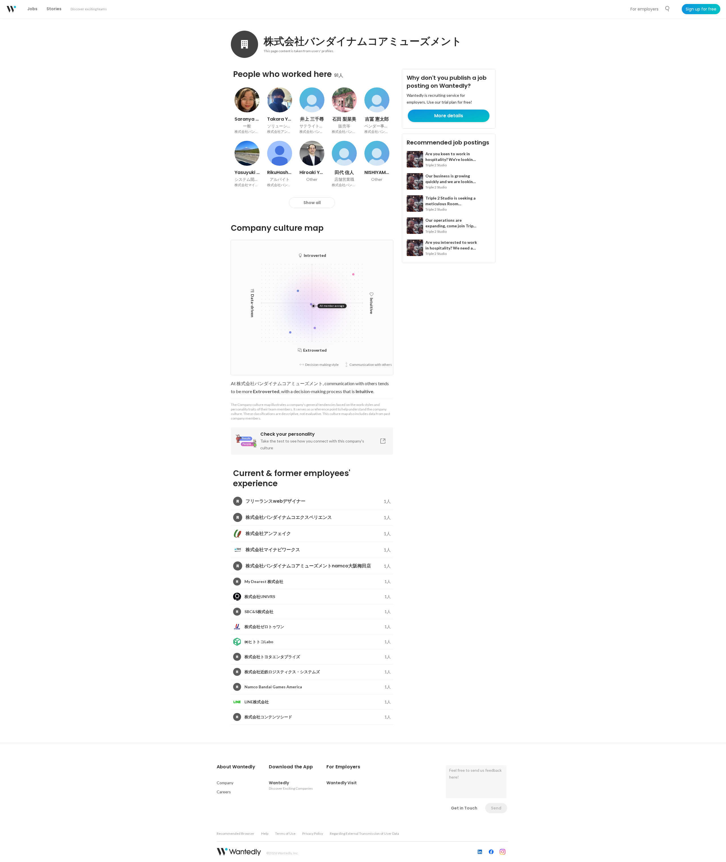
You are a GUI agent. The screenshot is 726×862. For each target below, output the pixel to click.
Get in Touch (464, 808)
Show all (312, 202)
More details (448, 115)
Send (496, 808)
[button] (236, 767)
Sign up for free (701, 9)
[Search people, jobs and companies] (667, 8)
